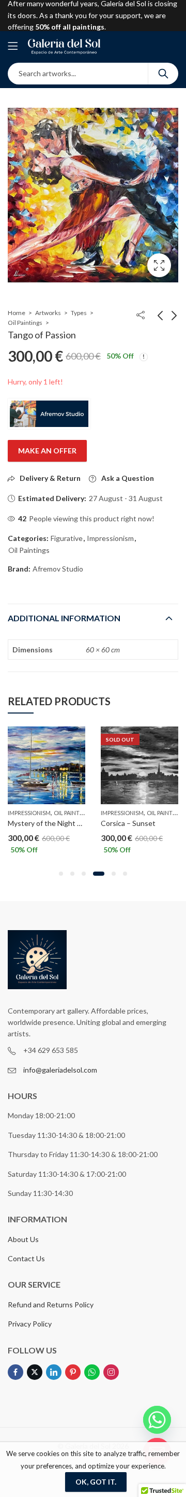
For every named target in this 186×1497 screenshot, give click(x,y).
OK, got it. (95, 1481)
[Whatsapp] (157, 1420)
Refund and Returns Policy (51, 1304)
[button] (61, 873)
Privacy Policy (30, 1323)
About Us (23, 1239)
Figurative (67, 538)
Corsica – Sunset (128, 823)
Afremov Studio (58, 568)
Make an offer (47, 450)
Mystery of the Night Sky (48, 823)
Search (163, 73)
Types (79, 313)
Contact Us (26, 1258)
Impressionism (110, 538)
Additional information (64, 618)
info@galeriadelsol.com (60, 1069)
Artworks (48, 313)
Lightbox (159, 265)
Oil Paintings (25, 322)
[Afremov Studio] (49, 413)
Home (16, 313)
